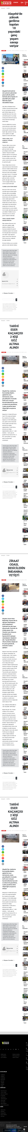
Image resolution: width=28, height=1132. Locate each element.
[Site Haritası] (16, 1049)
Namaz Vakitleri (4, 1094)
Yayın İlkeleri (3, 1055)
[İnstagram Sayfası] (6, 1049)
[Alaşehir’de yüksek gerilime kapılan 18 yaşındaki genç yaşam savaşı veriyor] (10, 59)
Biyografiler (3, 1113)
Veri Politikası (4, 1057)
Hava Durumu (4, 1090)
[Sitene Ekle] (19, 1049)
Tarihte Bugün (4, 1098)
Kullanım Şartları (16, 1054)
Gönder (16, 299)
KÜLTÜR (2, 1081)
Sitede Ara (3, 1109)
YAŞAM (2, 1082)
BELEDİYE (3, 1079)
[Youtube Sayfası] (9, 1049)
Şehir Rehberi (4, 1103)
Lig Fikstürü (3, 1097)
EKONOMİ (3, 1078)
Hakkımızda (3, 1054)
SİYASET (3, 1076)
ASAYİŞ (8, 8)
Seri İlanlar (3, 1101)
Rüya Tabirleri (4, 1114)
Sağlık (2, 1085)
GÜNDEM (15, 2)
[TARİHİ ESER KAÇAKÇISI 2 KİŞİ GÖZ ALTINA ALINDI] (10, 359)
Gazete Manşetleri (5, 1105)
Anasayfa (3, 8)
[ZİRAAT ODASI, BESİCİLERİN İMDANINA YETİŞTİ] (10, 587)
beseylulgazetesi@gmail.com (8, 283)
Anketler (2, 1111)
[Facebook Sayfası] (1, 1049)
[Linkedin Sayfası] (11, 1049)
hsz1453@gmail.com (11, 472)
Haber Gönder (16, 1057)
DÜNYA (7, 555)
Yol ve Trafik (3, 1092)
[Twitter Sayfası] (4, 1049)
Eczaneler (3, 1095)
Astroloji (2, 1116)
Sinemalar (3, 1100)
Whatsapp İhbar (16, 1055)
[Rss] (14, 1049)
